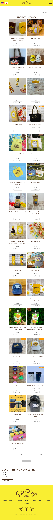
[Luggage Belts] (17, 403)
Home (5, 500)
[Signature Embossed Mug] (35, 86)
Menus (11, 500)
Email (4, 474)
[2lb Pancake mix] (17, 113)
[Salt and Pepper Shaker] (35, 57)
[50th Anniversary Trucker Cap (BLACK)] (35, 403)
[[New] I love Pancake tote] (35, 142)
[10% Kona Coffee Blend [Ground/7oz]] (35, 201)
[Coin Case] (17, 374)
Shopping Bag (41, 456)
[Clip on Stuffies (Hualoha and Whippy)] (17, 57)
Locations (19, 500)
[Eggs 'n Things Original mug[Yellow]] (35, 287)
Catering (26, 503)
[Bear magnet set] (35, 230)
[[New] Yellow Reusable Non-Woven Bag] (17, 171)
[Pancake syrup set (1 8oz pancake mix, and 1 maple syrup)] (17, 230)
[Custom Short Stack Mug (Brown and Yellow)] (17, 27)
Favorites (31, 456)
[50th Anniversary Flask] (17, 433)
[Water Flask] (17, 260)
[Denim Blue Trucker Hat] (17, 287)
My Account (12, 456)
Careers (47, 500)
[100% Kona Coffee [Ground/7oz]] (17, 201)
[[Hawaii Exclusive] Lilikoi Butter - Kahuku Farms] (17, 316)
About (40, 500)
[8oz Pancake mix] (35, 27)
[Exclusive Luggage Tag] (17, 86)
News (26, 500)
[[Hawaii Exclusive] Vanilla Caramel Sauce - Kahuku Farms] (35, 316)
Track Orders (22, 456)
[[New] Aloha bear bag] (35, 171)
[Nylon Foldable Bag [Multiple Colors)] (17, 142)
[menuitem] (2, 3)
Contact (33, 500)
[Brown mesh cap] (35, 260)
